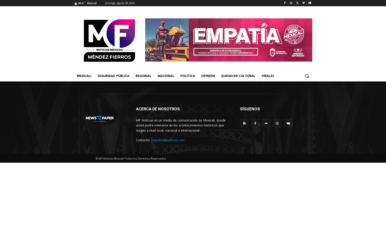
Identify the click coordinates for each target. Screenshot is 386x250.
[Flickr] (266, 123)
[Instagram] (291, 3)
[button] (307, 76)
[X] (297, 3)
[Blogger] (244, 123)
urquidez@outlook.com (168, 140)
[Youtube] (309, 3)
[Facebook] (284, 3)
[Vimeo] (303, 3)
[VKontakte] (288, 123)
